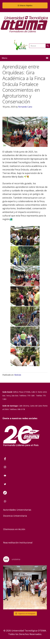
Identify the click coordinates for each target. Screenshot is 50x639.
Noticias (17, 374)
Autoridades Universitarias (17, 509)
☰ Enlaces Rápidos (25, 5)
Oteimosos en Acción (14, 529)
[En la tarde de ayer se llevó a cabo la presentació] (25, 587)
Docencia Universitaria (15, 515)
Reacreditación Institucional (17, 542)
